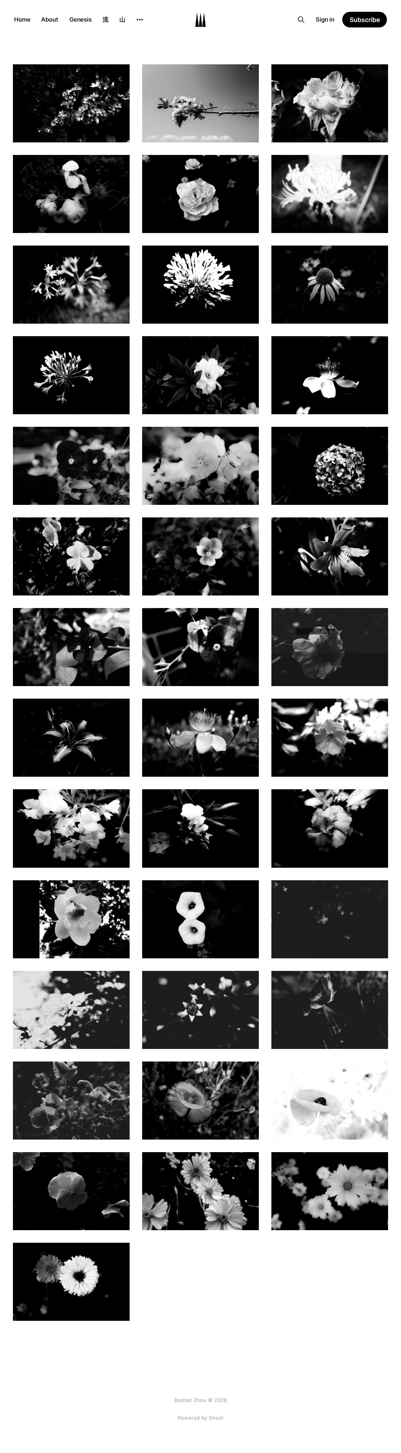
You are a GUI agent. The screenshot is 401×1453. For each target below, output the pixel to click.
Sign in (325, 19)
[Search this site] (301, 19)
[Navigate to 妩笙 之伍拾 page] (200, 375)
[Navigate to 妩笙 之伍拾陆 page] (200, 194)
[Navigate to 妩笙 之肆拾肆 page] (200, 556)
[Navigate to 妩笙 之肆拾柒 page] (200, 466)
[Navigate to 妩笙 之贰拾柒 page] (71, 1101)
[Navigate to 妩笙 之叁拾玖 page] (71, 738)
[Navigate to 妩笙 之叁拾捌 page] (200, 738)
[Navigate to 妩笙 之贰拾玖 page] (200, 1010)
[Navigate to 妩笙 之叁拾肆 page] (329, 828)
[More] (140, 19)
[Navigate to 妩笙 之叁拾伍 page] (200, 828)
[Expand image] (118, 130)
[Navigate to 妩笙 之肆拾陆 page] (329, 466)
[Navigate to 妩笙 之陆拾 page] (71, 103)
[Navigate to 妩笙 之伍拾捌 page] (329, 103)
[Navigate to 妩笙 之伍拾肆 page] (71, 285)
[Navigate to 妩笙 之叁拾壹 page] (329, 919)
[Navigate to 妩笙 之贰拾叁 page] (200, 1191)
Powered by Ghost (201, 1418)
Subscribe (365, 20)
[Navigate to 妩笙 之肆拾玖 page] (329, 375)
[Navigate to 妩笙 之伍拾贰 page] (329, 285)
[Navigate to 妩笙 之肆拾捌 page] (71, 466)
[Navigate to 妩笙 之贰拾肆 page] (71, 1191)
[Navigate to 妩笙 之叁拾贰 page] (200, 919)
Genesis (80, 19)
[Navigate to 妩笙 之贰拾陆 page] (200, 1101)
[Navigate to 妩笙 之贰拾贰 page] (329, 1191)
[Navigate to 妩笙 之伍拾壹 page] (71, 375)
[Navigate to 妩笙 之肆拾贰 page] (71, 647)
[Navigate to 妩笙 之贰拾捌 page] (329, 1010)
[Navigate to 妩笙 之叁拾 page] (71, 1010)
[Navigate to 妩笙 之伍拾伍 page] (329, 194)
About (49, 19)
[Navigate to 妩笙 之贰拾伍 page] (329, 1101)
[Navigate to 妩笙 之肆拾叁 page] (329, 556)
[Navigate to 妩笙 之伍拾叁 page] (200, 285)
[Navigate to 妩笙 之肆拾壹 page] (200, 647)
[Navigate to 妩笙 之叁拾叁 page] (71, 919)
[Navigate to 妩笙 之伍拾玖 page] (200, 103)
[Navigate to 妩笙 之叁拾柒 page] (329, 738)
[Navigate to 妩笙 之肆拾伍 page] (71, 556)
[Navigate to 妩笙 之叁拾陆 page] (71, 828)
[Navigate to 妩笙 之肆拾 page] (329, 647)
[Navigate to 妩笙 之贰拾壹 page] (71, 1282)
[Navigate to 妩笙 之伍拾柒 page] (71, 194)
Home (22, 19)
